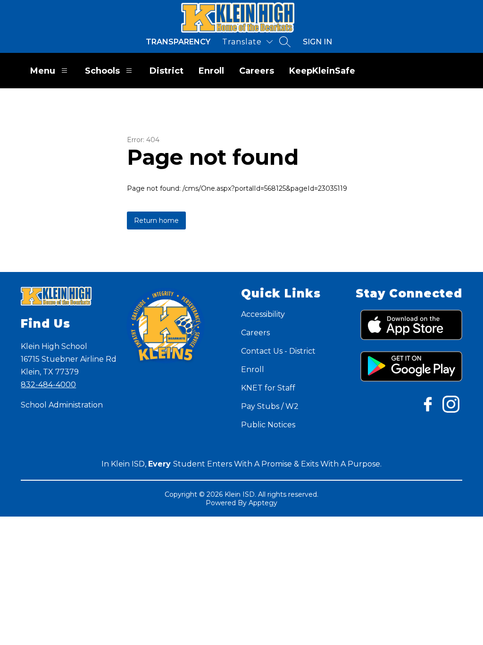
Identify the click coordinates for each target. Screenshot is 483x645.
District (166, 71)
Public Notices (268, 424)
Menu (42, 71)
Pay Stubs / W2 (270, 406)
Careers (256, 71)
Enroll (211, 71)
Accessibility (263, 314)
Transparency (178, 41)
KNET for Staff (268, 387)
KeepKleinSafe (322, 71)
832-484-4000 (48, 384)
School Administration (62, 404)
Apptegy (263, 503)
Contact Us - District (278, 351)
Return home (156, 220)
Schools (102, 71)
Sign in (317, 41)
